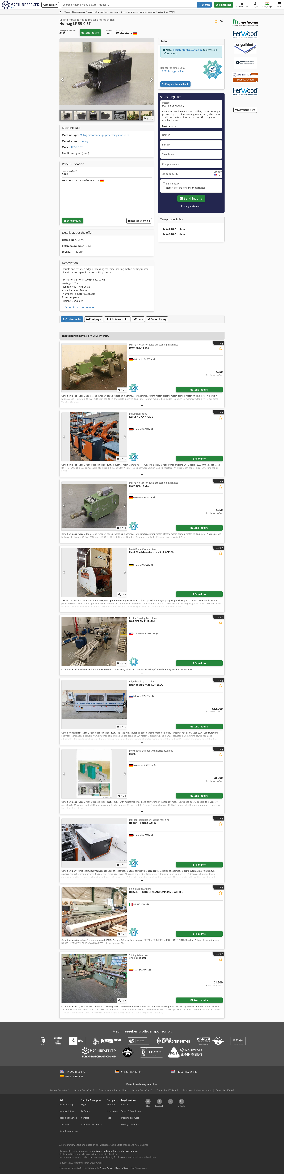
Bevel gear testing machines (197, 1090)
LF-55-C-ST (77, 147)
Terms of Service (123, 1168)
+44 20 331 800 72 (75, 1071)
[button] (279, 5)
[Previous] (62, 79)
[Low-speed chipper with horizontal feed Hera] (94, 773)
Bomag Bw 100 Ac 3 (60, 1090)
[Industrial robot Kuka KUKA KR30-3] (94, 436)
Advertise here (246, 110)
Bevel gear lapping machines (113, 1090)
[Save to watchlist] (216, 21)
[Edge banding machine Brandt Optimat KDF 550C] (94, 704)
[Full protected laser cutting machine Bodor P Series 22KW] (94, 843)
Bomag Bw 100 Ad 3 (142, 1090)
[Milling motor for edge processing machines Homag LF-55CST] (94, 367)
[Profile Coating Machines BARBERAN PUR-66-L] (94, 641)
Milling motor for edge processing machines (104, 135)
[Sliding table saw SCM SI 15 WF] (94, 978)
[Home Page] (60, 12)
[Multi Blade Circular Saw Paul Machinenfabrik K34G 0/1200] (94, 572)
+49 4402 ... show (175, 229)
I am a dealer (173, 183)
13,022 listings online (172, 71)
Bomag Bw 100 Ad (225, 1090)
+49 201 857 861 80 (186, 1071)
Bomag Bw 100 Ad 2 (84, 1090)
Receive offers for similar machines (185, 187)
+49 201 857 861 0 (131, 1071)
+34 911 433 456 (74, 1076)
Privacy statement (191, 206)
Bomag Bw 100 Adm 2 (167, 1090)
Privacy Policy (106, 1168)
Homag (84, 141)
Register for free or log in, (188, 50)
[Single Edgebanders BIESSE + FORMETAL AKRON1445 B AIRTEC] (94, 911)
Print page (95, 319)
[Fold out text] (142, 405)
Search (205, 4)
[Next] (151, 79)
